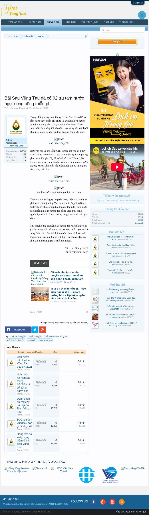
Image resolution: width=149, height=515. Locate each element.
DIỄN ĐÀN (35, 22)
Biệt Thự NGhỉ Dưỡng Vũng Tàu (121, 298)
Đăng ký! (117, 41)
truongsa (114, 292)
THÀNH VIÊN (126, 22)
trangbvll (139, 223)
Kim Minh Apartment (114, 300)
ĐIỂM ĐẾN (53, 22)
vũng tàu (32, 340)
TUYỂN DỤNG (89, 22)
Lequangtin (114, 309)
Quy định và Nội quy (136, 511)
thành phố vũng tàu (15, 340)
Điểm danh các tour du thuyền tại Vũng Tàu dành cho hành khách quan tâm (67, 275)
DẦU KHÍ (109, 22)
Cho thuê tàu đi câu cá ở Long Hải (121, 253)
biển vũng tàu (36, 336)
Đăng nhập (138, 3)
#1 (87, 312)
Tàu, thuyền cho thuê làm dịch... (121, 245)
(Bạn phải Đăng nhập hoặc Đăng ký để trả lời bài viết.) (64, 323)
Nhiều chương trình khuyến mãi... (121, 289)
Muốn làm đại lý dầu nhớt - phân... (121, 315)
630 (24, 154)
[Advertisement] (46, 66)
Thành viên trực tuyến (117, 195)
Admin (38, 108)
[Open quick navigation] (86, 36)
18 (25, 160)
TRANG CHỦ (15, 22)
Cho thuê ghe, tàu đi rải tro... (121, 262)
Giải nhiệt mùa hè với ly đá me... (121, 306)
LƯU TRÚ (70, 22)
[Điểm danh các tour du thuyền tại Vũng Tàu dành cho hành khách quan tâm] (40, 278)
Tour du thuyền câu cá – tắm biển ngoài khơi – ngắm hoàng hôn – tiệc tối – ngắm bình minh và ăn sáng (68, 293)
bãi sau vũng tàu (19, 336)
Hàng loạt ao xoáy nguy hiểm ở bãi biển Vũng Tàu (24, 441)
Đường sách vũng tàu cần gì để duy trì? (24, 423)
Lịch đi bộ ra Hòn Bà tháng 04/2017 (121, 323)
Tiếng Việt (119, 511)
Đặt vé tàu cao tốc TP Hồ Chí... (121, 237)
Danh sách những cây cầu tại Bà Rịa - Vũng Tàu (23, 405)
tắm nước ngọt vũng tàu (56, 336)
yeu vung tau (46, 340)
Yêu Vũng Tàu (62, 143)
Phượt (22, 108)
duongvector (114, 317)
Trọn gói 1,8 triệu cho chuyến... (121, 270)
